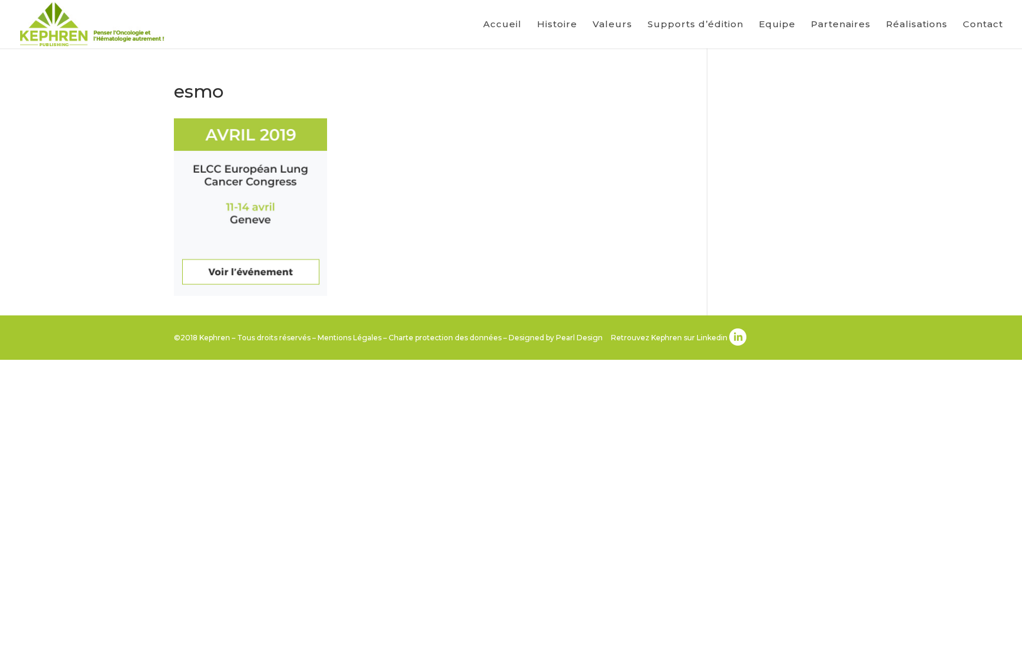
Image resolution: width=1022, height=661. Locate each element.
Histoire (557, 25)
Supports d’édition (695, 25)
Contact (983, 25)
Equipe (777, 25)
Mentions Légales (349, 337)
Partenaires (841, 25)
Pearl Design (579, 337)
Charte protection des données (445, 337)
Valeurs (612, 25)
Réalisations (916, 25)
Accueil (502, 25)
